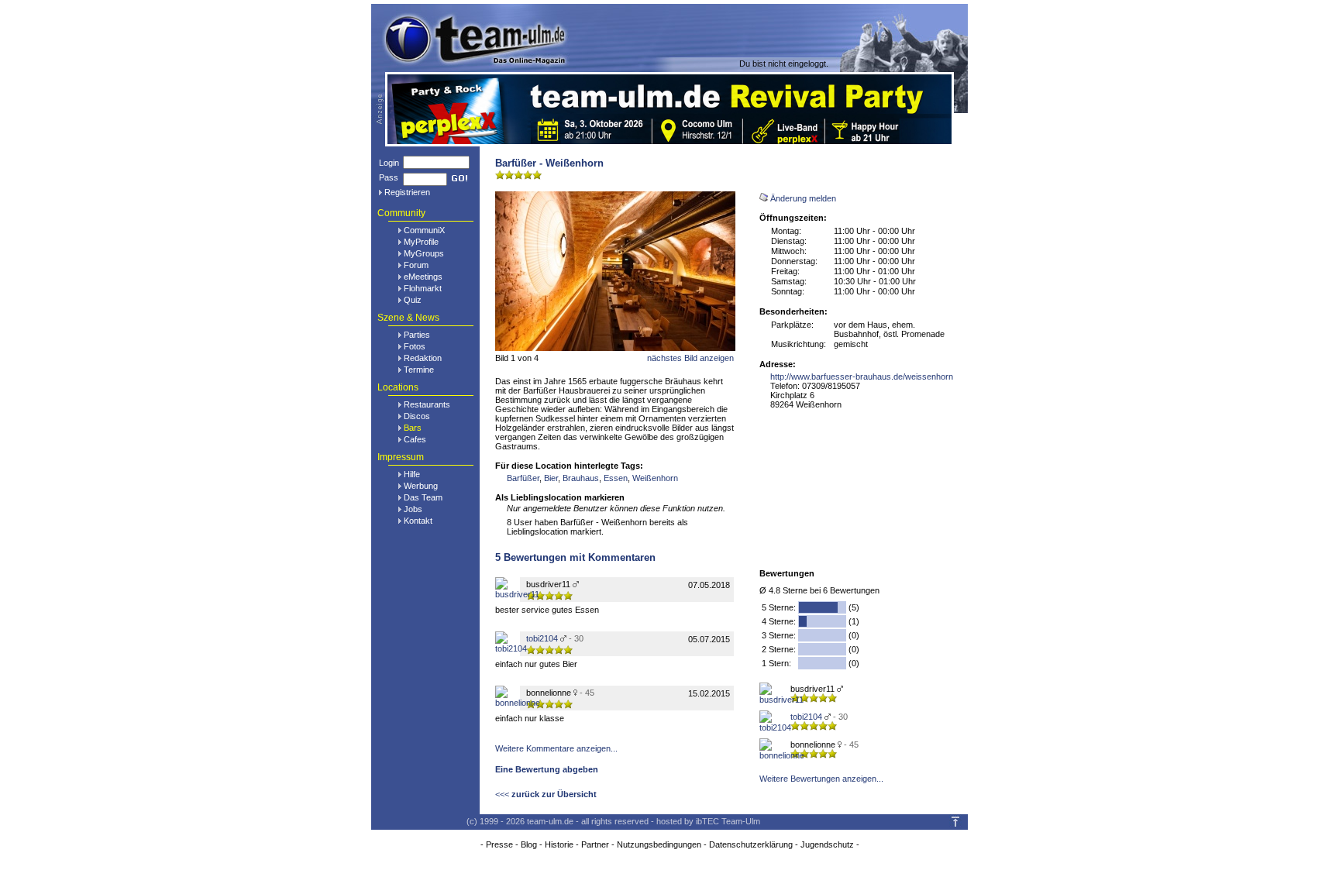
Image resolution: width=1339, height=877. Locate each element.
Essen (616, 478)
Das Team (423, 497)
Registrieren (407, 192)
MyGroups (424, 253)
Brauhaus (581, 478)
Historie (559, 844)
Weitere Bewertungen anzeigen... (821, 778)
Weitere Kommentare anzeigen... (556, 748)
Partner (595, 844)
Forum (416, 265)
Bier (551, 478)
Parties (417, 334)
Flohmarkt (423, 288)
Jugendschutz (827, 844)
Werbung (421, 485)
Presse (499, 844)
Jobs (413, 509)
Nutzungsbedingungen (659, 844)
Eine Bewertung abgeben (546, 769)
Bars (413, 427)
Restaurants (427, 404)
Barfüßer (523, 478)
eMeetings (423, 276)
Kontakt (418, 520)
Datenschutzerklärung (751, 844)
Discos (417, 416)
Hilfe (412, 474)
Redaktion (423, 358)
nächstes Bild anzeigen (690, 358)
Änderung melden (803, 198)
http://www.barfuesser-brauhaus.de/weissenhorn (861, 376)
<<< (546, 794)
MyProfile (421, 241)
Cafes (415, 439)
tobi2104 (806, 716)
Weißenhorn (655, 478)
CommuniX (424, 230)
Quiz (413, 299)
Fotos (414, 346)
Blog (529, 844)
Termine (419, 369)
